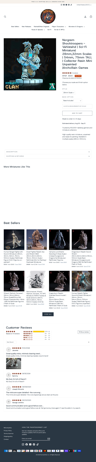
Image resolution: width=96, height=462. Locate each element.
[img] (17, 348)
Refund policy (8, 428)
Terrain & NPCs (59, 30)
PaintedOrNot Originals (41, 26)
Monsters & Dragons (76, 26)
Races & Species (37, 30)
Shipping (65, 78)
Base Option (68, 97)
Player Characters (58, 26)
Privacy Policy (8, 431)
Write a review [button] (84, 332)
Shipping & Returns (15, 156)
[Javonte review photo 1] (13, 363)
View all (48, 314)
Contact (6, 439)
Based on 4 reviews (13, 334)
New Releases (26, 26)
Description (12, 152)
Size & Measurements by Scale (75, 106)
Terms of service (8, 434)
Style (64, 89)
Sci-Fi (49, 30)
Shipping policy (8, 436)
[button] (67, 73)
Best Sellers (15, 26)
